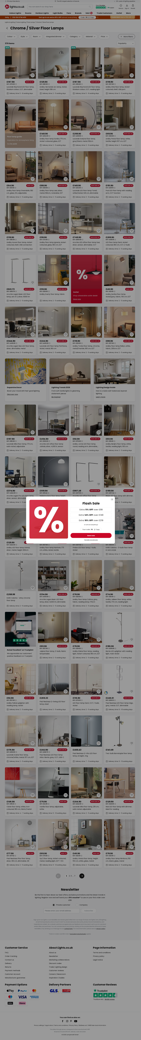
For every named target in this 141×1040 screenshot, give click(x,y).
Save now (91, 536)
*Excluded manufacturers (91, 540)
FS (91, 529)
